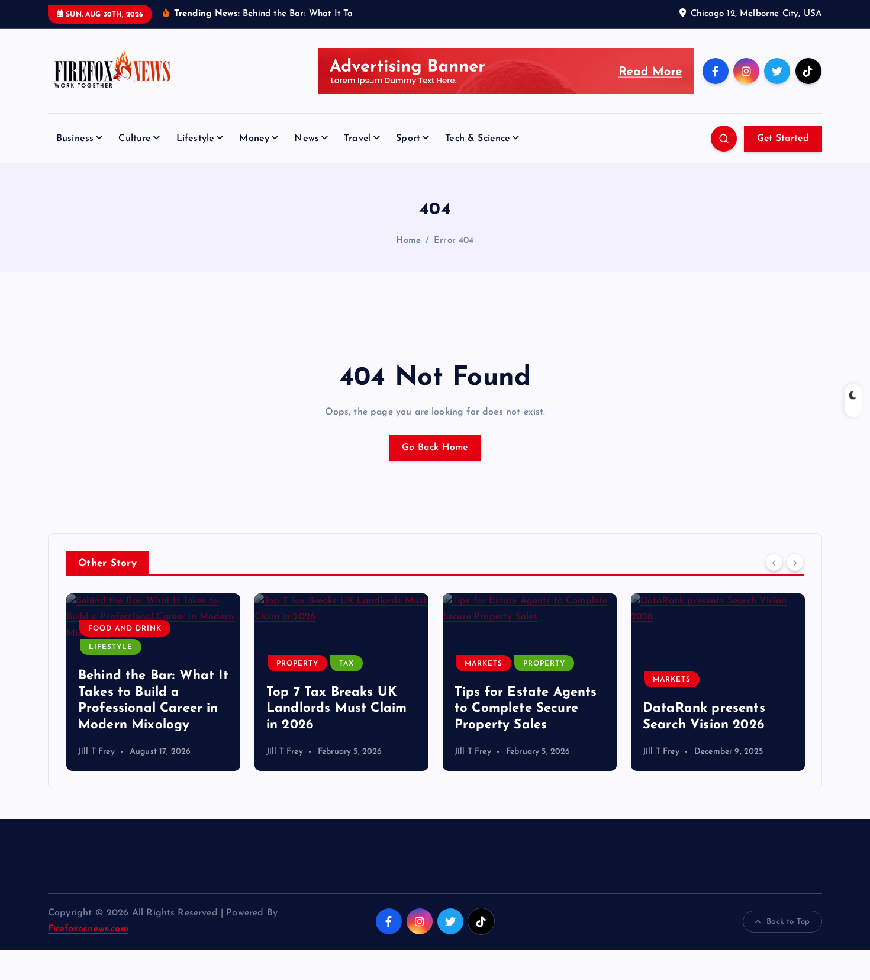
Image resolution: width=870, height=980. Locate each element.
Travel (357, 138)
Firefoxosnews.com (88, 929)
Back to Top (788, 922)
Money (254, 138)
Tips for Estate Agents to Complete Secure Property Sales (526, 709)
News (306, 138)
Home (408, 240)
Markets (483, 663)
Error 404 (453, 240)
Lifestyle (195, 138)
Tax (346, 663)
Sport (408, 138)
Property (297, 663)
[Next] (795, 562)
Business (75, 138)
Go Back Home (435, 447)
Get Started (783, 138)
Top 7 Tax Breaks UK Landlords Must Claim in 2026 (336, 709)
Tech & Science (477, 138)
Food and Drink (125, 628)
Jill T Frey (96, 751)
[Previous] (774, 562)
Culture (134, 138)
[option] (153, 682)
